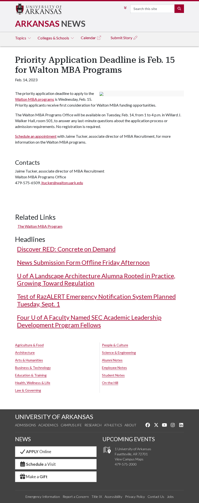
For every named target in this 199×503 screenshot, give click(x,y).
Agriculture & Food (29, 345)
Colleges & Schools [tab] (54, 38)
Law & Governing (28, 390)
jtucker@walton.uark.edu (62, 182)
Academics (48, 425)
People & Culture (115, 345)
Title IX (96, 496)
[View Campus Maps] (106, 455)
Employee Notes (114, 368)
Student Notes (113, 375)
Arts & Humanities (29, 360)
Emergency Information (42, 496)
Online (38, 451)
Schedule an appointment (36, 136)
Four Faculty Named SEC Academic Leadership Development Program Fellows (89, 321)
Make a (37, 476)
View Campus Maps (129, 459)
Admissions (25, 425)
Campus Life (71, 425)
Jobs (170, 496)
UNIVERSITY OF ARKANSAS (54, 416)
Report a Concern (76, 496)
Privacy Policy (135, 496)
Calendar (89, 37)
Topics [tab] (21, 38)
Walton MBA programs (34, 99)
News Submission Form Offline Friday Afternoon (83, 262)
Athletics (113, 425)
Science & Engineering (119, 352)
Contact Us (156, 496)
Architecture (25, 352)
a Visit (41, 464)
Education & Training (31, 375)
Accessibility (113, 496)
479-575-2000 (126, 464)
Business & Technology (33, 368)
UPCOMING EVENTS (128, 439)
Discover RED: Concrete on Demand (66, 249)
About (130, 425)
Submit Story (122, 37)
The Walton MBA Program (39, 226)
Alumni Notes (112, 360)
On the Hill (110, 383)
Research (92, 425)
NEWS (23, 439)
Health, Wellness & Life (32, 383)
